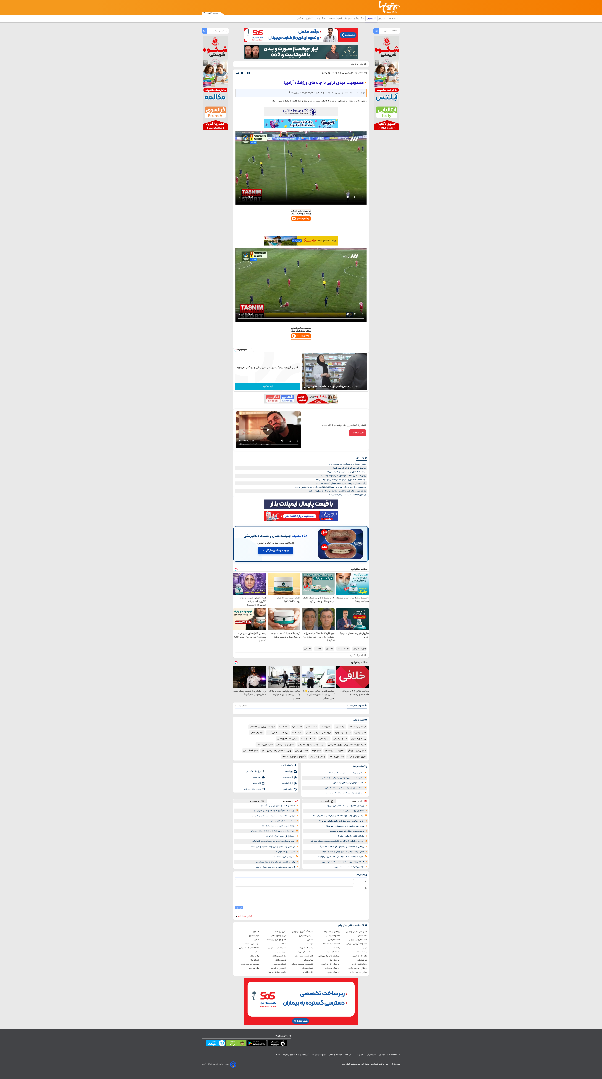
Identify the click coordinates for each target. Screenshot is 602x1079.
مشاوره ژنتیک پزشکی (285, 744)
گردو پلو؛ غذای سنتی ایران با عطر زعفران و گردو (275, 867)
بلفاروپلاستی (326, 727)
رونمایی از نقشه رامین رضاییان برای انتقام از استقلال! (342, 846)
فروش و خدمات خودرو (250, 964)
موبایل (256, 952)
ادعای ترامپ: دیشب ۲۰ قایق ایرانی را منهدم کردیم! (343, 851)
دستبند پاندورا (360, 732)
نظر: (365, 888)
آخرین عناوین (356, 801)
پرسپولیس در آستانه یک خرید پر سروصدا (347, 831)
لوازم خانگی (254, 956)
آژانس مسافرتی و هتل (277, 972)
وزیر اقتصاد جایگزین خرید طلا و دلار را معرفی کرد (274, 810)
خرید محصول (358, 433)
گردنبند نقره (283, 727)
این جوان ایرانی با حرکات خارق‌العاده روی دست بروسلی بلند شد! (336, 841)
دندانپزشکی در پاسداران (334, 750)
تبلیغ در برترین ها (318, 1054)
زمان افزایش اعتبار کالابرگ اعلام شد (280, 836)
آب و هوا (257, 777)
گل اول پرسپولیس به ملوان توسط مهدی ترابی (344, 792)
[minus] (242, 73)
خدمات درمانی (334, 939)
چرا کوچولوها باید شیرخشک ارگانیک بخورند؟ (347, 494)
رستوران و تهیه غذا (305, 948)
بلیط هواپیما (340, 727)
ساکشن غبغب (311, 727)
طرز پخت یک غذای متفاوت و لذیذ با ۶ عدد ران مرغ (272, 831)
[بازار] (236, 1044)
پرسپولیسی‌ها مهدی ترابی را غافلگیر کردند (346, 772)
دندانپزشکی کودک (359, 964)
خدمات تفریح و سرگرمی (249, 948)
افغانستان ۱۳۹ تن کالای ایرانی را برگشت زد (277, 805)
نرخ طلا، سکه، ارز (253, 771)
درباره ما (360, 1054)
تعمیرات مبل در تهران (277, 948)
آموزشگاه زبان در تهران (330, 964)
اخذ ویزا (256, 931)
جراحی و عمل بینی (317, 756)
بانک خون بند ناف (336, 756)
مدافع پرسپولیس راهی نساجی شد (349, 810)
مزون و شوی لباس (278, 935)
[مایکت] (215, 1044)
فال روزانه (257, 783)
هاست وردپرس (301, 750)
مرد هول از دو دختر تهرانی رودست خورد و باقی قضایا (273, 846)
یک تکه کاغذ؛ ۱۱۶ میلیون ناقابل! (351, 836)
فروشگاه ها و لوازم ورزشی (329, 956)
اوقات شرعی (288, 789)
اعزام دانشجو (254, 935)
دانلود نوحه (316, 750)
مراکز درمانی (362, 948)
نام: (365, 881)
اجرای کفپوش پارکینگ (356, 756)
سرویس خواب (280, 952)
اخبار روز (382, 18)
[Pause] (305, 388)
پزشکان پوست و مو (332, 931)
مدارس (310, 939)
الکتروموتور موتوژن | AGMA (294, 756)
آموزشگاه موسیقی (332, 968)
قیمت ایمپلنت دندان (357, 727)
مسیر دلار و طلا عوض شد (284, 851)
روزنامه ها (289, 771)
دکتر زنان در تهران (359, 956)
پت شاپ (336, 948)
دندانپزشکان (362, 960)
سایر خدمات (254, 968)
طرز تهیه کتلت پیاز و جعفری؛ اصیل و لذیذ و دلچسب (273, 816)
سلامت (332, 18)
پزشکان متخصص (360, 952)
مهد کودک (309, 943)
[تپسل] (236, 350)
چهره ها (348, 18)
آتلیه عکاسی (308, 972)
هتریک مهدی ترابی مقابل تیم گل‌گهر (348, 782)
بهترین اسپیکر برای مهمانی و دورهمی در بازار (347, 464)
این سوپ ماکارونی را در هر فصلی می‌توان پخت (344, 805)
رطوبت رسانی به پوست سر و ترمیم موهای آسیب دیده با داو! (341, 483)
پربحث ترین (254, 801)
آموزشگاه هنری (333, 972)
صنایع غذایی (308, 960)
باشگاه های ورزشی (332, 952)
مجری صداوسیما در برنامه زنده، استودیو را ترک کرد (273, 841)
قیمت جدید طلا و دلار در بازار (283, 821)
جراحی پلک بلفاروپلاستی (287, 738)
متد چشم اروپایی (340, 738)
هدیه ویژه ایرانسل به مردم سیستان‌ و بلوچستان (344, 826)
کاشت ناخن (362, 935)
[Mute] (309, 388)
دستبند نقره (297, 727)
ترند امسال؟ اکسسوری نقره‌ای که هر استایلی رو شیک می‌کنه (341, 479)
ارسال (239, 907)
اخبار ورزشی (372, 18)
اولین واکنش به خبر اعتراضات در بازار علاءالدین (275, 862)
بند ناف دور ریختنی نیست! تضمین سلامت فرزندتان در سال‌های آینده (337, 491)
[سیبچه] (277, 1044)
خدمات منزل (254, 960)
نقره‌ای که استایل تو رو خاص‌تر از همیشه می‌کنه (346, 471)
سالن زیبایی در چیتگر (357, 750)
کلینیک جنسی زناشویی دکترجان (311, 744)
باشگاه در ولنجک (308, 738)
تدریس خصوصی (306, 935)
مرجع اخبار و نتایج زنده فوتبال (318, 732)
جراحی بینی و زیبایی (358, 972)
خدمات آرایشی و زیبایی (357, 939)
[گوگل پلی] (257, 1044)
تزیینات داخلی (280, 960)
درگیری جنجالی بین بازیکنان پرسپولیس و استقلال (342, 777)
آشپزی (340, 18)
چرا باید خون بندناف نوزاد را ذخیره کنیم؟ (349, 468)
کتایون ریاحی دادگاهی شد (283, 856)
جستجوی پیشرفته (290, 1054)
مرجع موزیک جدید (343, 732)
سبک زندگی (359, 18)
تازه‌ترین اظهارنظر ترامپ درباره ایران (349, 866)
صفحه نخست (393, 18)
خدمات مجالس (307, 968)
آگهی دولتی (304, 1054)
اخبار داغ (325, 801)
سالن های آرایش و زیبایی (356, 931)
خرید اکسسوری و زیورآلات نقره (262, 727)
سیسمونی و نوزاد (252, 943)
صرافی (256, 939)
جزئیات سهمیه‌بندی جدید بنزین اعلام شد (278, 826)
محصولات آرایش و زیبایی (356, 943)
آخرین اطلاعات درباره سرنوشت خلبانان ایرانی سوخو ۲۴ (341, 821)
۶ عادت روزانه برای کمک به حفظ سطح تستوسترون (343, 861)
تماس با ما (349, 1054)
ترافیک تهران (287, 783)
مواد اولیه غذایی (256, 732)
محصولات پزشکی (333, 935)
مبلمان (283, 943)
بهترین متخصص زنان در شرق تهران (276, 750)
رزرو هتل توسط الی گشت (277, 732)
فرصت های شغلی (335, 1054)
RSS (278, 1054)
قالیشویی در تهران (278, 968)
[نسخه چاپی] (237, 73)
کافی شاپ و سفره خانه (304, 956)
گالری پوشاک (280, 931)
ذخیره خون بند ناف (265, 744)
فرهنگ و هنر (321, 18)
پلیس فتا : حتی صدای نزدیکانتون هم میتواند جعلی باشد (342, 475)
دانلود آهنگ (297, 732)
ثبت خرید (268, 386)
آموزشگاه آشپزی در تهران (302, 931)
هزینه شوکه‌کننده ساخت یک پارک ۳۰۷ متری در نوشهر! (340, 856)
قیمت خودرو (288, 777)
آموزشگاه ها (335, 960)
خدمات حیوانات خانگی (331, 943)
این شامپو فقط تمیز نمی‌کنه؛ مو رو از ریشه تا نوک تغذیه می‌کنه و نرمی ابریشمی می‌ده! (330, 487)
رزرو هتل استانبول (358, 738)
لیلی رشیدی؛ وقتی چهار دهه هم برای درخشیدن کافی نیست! (338, 815)
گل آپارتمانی (324, 738)
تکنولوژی (310, 18)
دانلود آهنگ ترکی (250, 750)
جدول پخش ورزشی (252, 789)
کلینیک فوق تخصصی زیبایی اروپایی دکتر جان (347, 744)
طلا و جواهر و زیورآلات (276, 939)
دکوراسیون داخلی (279, 956)
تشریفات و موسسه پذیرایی (302, 964)
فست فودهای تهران (305, 952)
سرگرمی (300, 18)
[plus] (248, 73)
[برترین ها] (388, 7)
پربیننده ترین (287, 801)
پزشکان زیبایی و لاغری (358, 968)
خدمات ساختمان (279, 964)
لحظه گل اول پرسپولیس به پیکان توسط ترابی (344, 787)
